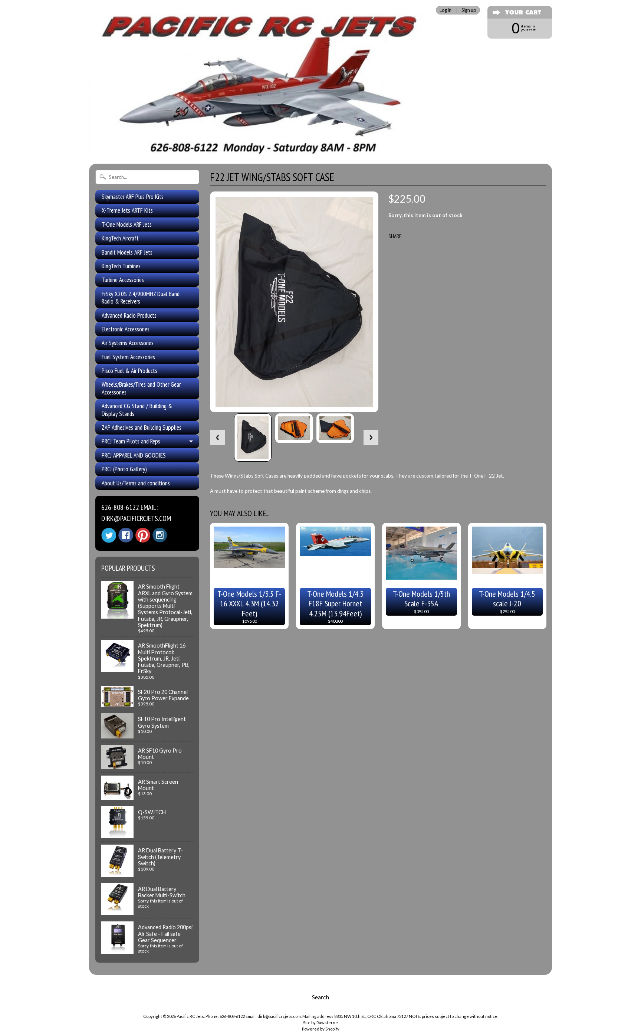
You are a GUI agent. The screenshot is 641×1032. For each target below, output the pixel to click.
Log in (445, 10)
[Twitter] (108, 535)
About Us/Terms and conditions (136, 483)
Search (320, 996)
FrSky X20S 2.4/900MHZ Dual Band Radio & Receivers (141, 297)
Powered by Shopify (320, 1028)
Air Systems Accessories (128, 343)
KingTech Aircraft (120, 238)
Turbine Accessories (123, 280)
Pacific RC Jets (190, 1016)
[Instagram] (159, 535)
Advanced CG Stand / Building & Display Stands (137, 409)
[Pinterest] (142, 535)
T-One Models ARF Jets (127, 224)
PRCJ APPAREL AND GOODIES (134, 455)
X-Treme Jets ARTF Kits (127, 210)
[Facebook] (125, 535)
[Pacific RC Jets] (259, 147)
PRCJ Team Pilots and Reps (131, 441)
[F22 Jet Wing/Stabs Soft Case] (253, 437)
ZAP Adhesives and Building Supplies (141, 427)
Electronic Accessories (125, 329)
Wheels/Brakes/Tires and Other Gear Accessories (141, 388)
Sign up (468, 10)
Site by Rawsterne (320, 1022)
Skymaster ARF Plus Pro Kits (133, 197)
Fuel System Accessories (128, 357)
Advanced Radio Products (129, 315)
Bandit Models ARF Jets (127, 252)
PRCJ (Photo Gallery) (124, 469)
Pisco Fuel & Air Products (129, 371)
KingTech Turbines (121, 266)
